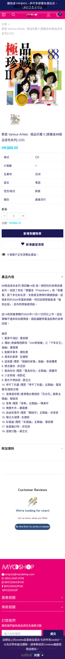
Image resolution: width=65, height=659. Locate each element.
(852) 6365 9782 (14, 578)
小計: (5, 223)
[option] (33, 74)
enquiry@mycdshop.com (19, 574)
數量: (5, 209)
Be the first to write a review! (33, 526)
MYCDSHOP (10, 590)
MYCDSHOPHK (14, 582)
